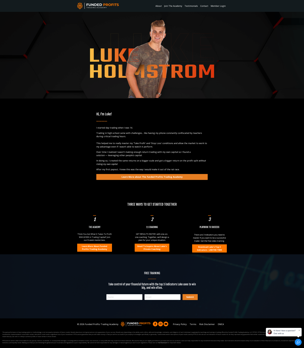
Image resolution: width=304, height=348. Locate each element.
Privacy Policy (180, 324)
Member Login (218, 6)
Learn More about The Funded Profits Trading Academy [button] (152, 176)
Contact (204, 6)
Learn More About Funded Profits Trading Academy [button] (94, 247)
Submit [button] (190, 297)
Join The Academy (173, 6)
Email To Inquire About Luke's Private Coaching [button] (152, 247)
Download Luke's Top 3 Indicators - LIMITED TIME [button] (209, 248)
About (158, 6)
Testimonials (191, 6)
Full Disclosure (162, 342)
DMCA (221, 324)
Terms (193, 324)
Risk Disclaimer (207, 324)
